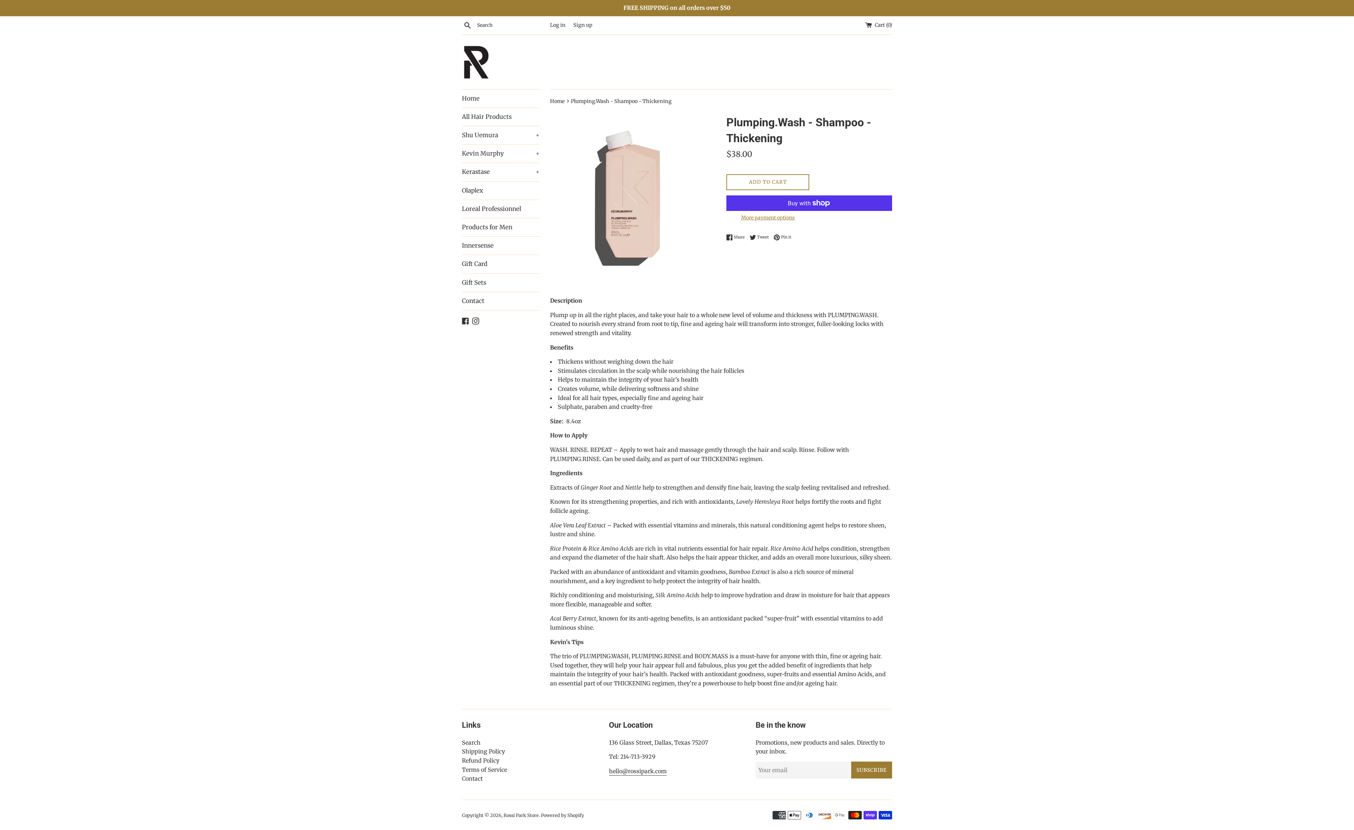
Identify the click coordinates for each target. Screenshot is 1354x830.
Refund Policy (480, 760)
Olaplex (472, 190)
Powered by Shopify (562, 815)
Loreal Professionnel (491, 209)
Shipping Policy (483, 751)
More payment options (768, 217)
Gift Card (474, 264)
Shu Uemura (500, 135)
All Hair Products (487, 117)
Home (471, 98)
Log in (558, 25)
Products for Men (487, 227)
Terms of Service (484, 769)
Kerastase (500, 172)
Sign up (582, 25)
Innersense (478, 245)
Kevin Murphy (500, 153)
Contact (473, 301)
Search (471, 742)
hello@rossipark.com (638, 771)
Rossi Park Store (521, 815)
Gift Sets (474, 282)
